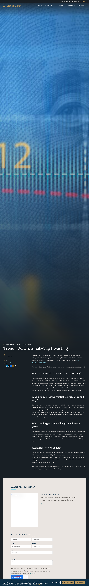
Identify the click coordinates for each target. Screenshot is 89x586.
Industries (48, 5)
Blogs (18, 344)
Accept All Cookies (80, 582)
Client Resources (75, 1)
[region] (44, 582)
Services (37, 5)
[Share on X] (9, 366)
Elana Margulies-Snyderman (12, 362)
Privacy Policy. (39, 584)
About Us (81, 5)
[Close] (86, 582)
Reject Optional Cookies (67, 582)
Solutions (60, 5)
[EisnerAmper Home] (12, 6)
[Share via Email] (13, 366)
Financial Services (27, 344)
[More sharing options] (16, 366)
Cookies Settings (56, 582)
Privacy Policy (33, 573)
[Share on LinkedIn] (7, 366)
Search (83, 1)
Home (6, 344)
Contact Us (62, 1)
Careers (68, 1)
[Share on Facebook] (11, 366)
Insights (70, 5)
